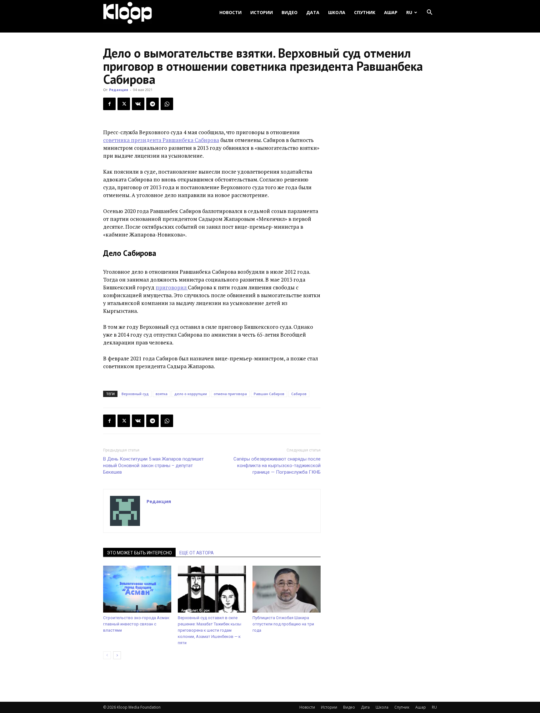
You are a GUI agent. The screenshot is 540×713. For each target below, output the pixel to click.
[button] (429, 12)
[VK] (138, 104)
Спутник (364, 12)
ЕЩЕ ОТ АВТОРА (196, 552)
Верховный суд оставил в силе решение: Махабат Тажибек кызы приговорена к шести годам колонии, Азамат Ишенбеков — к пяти (209, 630)
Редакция (118, 89)
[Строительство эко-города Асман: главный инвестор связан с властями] (137, 589)
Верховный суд (135, 393)
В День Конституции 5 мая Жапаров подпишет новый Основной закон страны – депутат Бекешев (153, 465)
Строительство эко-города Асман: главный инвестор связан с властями (136, 624)
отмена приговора (230, 393)
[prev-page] (107, 655)
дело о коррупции (190, 393)
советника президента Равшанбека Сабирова (161, 140)
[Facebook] (109, 104)
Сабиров (299, 393)
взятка (162, 393)
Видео (290, 12)
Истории (261, 12)
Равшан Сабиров (269, 393)
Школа (336, 12)
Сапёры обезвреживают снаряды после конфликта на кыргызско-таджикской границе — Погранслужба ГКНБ (277, 465)
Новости (230, 12)
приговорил (172, 287)
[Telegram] (152, 104)
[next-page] (117, 655)
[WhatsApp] (167, 104)
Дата (312, 12)
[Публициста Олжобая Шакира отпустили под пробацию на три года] (286, 589)
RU (409, 12)
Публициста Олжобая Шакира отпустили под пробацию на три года (283, 624)
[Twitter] (124, 104)
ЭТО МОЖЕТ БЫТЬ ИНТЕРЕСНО (139, 552)
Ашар (391, 12)
